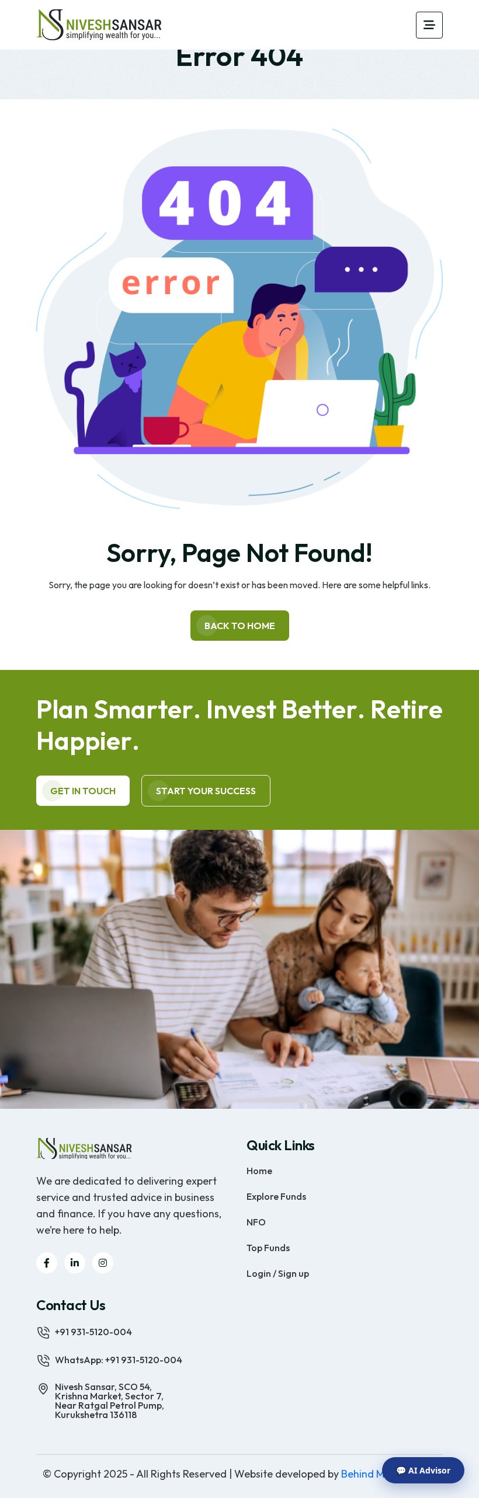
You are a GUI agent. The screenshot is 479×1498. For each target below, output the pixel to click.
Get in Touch (83, 791)
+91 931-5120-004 (93, 1331)
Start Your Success (206, 791)
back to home (239, 625)
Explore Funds (276, 1195)
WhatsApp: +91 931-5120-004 (118, 1359)
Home (259, 1170)
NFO (256, 1221)
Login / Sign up (278, 1272)
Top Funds (268, 1247)
